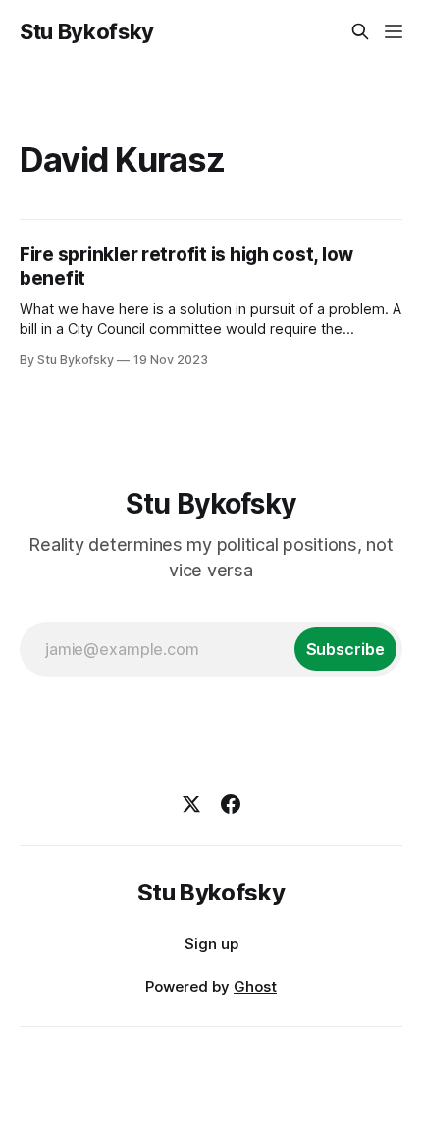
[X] (191, 804)
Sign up (211, 943)
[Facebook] (230, 804)
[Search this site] (360, 31)
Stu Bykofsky (87, 31)
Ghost (255, 986)
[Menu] (393, 31)
